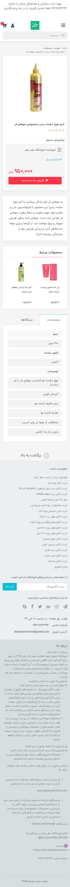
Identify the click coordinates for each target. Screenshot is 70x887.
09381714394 (40, 625)
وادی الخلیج (61, 567)
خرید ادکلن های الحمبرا (55, 539)
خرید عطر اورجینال (57, 483)
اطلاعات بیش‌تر (35, 14)
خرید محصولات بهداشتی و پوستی (49, 505)
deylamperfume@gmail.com (31, 632)
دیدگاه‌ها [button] (26, 320)
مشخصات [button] (53, 320)
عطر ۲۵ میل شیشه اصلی (54, 499)
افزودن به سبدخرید (33, 180)
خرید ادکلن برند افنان (56, 550)
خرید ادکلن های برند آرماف (53, 516)
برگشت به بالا (31, 455)
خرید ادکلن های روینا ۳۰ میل (52, 533)
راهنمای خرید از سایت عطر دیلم (50, 477)
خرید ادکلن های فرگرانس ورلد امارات (48, 522)
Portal (25, 881)
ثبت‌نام (10, 587)
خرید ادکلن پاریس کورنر (54, 544)
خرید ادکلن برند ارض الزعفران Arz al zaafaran (42, 488)
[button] (7, 25)
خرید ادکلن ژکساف (57, 561)
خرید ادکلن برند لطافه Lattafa (51, 494)
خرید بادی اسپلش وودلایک (52, 511)
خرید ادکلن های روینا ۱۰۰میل (52, 528)
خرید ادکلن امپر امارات (55, 555)
